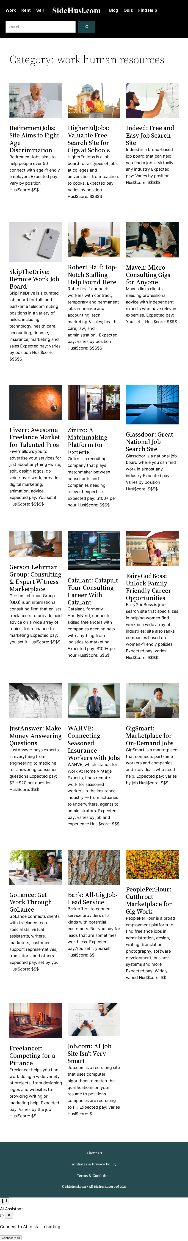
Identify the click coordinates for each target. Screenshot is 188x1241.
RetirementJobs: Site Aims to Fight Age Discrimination (34, 139)
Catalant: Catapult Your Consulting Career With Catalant (93, 591)
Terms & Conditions (94, 1175)
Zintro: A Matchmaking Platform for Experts (88, 441)
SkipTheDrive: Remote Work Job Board (34, 279)
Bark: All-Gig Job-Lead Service (93, 898)
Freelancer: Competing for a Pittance (32, 1055)
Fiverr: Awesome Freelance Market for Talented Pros (34, 437)
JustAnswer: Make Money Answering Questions (35, 735)
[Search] (86, 27)
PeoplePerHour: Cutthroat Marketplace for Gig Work (149, 900)
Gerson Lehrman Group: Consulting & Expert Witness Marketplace (35, 578)
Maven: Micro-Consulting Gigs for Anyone (148, 275)
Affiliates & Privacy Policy (94, 1164)
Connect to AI (11, 1238)
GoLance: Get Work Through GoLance (30, 902)
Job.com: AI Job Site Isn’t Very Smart (89, 1053)
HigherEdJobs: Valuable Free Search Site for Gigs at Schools (89, 139)
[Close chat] (9, 1215)
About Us (94, 1152)
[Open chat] (4, 1201)
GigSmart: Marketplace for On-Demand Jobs (150, 735)
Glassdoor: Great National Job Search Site (149, 442)
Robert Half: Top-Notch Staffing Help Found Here (92, 274)
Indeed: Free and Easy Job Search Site (150, 135)
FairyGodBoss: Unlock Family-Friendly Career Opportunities (148, 587)
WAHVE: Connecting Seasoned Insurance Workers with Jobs (94, 742)
